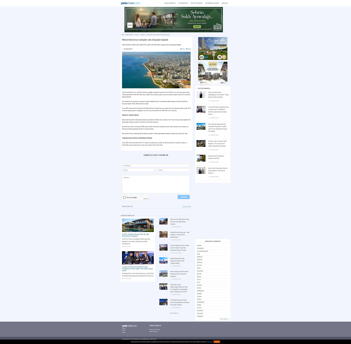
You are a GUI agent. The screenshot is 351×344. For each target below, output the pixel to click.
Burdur (199, 285)
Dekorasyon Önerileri (154, 329)
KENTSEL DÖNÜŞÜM (196, 3)
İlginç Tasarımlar (153, 331)
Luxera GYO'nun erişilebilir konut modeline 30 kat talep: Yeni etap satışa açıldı (137, 269)
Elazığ (199, 308)
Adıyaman (200, 248)
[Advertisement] (213, 211)
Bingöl (199, 276)
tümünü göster (174, 313)
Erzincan (200, 310)
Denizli (199, 299)
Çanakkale (200, 291)
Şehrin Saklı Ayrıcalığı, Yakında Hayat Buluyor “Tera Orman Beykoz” (217, 170)
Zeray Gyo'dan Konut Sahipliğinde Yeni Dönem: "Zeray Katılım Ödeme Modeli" (218, 95)
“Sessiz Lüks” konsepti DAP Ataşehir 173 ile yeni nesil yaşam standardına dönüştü (217, 143)
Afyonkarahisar (202, 251)
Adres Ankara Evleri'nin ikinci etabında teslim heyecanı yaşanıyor (179, 274)
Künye (123, 332)
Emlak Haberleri (129, 34)
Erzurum (200, 313)
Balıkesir (200, 271)
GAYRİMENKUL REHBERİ (212, 3)
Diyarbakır (200, 302)
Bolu (198, 282)
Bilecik (199, 274)
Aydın (199, 268)
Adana (199, 245)
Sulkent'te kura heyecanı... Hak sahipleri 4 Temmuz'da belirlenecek (179, 234)
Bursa (199, 288)
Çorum (199, 296)
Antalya (199, 262)
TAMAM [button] (217, 341)
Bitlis (199, 279)
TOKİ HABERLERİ (183, 3)
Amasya (199, 257)
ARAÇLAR (225, 3)
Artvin (199, 265)
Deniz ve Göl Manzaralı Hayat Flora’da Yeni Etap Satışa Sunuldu (179, 221)
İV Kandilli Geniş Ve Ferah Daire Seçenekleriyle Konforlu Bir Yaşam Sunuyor (179, 302)
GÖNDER (183, 197)
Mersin (137, 34)
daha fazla (210, 341)
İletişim (124, 328)
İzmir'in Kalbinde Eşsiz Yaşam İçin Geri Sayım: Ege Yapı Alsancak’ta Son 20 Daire (179, 248)
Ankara (199, 259)
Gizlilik (123, 330)
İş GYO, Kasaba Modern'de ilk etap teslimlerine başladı (135, 235)
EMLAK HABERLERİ (170, 3)
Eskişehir (200, 316)
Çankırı (199, 293)
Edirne (199, 305)
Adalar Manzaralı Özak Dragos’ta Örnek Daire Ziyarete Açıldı (177, 261)
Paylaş (183, 49)
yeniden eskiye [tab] (187, 206)
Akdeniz (143, 34)
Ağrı (198, 254)
